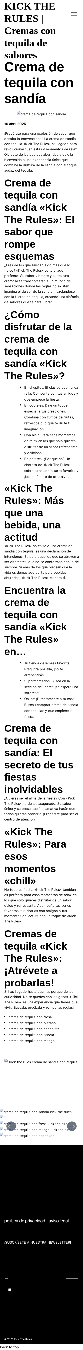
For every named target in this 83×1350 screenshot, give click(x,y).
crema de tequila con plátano (32, 1023)
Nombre (12, 1248)
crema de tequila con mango (32, 1041)
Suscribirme (13, 1318)
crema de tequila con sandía (31, 1035)
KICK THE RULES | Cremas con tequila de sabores (30, 30)
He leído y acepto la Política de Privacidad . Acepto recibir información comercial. (39, 1301)
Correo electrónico (20, 1263)
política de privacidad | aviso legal (36, 1220)
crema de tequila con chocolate (34, 1029)
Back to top (9, 1347)
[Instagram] (11, 1200)
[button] (11, 1126)
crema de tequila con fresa (30, 1017)
